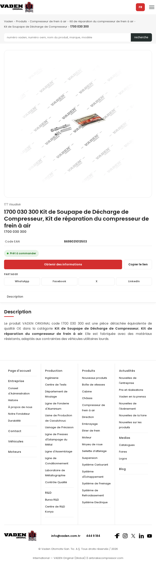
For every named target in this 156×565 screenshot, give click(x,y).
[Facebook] (117, 535)
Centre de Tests (55, 385)
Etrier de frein (91, 431)
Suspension (90, 458)
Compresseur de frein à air (48, 21)
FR (140, 7)
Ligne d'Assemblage (58, 451)
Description (15, 297)
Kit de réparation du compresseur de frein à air (101, 21)
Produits (21, 21)
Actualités (127, 371)
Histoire (13, 400)
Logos (123, 458)
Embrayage (90, 424)
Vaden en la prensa (132, 396)
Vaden (8, 21)
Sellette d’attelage (94, 451)
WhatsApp (22, 281)
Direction (88, 417)
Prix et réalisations (131, 390)
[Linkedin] (141, 535)
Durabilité (14, 421)
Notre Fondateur (19, 414)
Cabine (87, 391)
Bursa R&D (52, 500)
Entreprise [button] (16, 381)
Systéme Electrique (95, 502)
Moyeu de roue (92, 444)
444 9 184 (93, 536)
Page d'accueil (19, 371)
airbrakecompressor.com (105, 558)
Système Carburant (95, 465)
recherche (141, 37)
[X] (133, 536)
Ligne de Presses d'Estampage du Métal (56, 439)
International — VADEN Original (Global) (59, 558)
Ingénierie (51, 378)
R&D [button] (48, 493)
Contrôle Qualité (56, 482)
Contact (14, 431)
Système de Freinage (96, 483)
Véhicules (15, 441)
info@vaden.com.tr (65, 536)
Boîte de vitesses (93, 385)
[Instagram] (125, 535)
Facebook (59, 281)
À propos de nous (20, 407)
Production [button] (53, 371)
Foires (123, 452)
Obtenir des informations (63, 264)
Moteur (86, 437)
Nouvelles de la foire (133, 415)
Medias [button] (124, 438)
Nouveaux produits (94, 378)
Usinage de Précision (59, 427)
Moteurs (14, 452)
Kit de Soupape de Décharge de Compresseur (35, 27)
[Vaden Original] (17, 7)
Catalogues (127, 445)
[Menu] (151, 7)
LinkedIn (134, 281)
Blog (122, 469)
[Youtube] (149, 536)
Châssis (87, 398)
